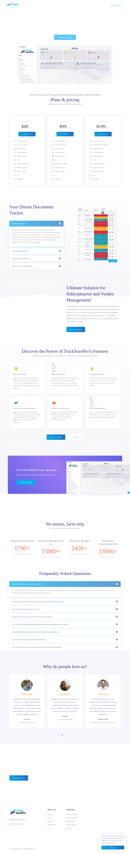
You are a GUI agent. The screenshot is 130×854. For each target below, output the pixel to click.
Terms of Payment (71, 818)
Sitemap (68, 828)
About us (50, 814)
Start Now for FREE (65, 37)
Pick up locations (71, 814)
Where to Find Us (71, 824)
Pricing (49, 821)
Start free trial (27, 134)
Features (49, 818)
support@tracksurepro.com (17, 819)
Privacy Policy (70, 821)
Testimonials (51, 824)
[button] (62, 735)
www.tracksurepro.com (16, 824)
